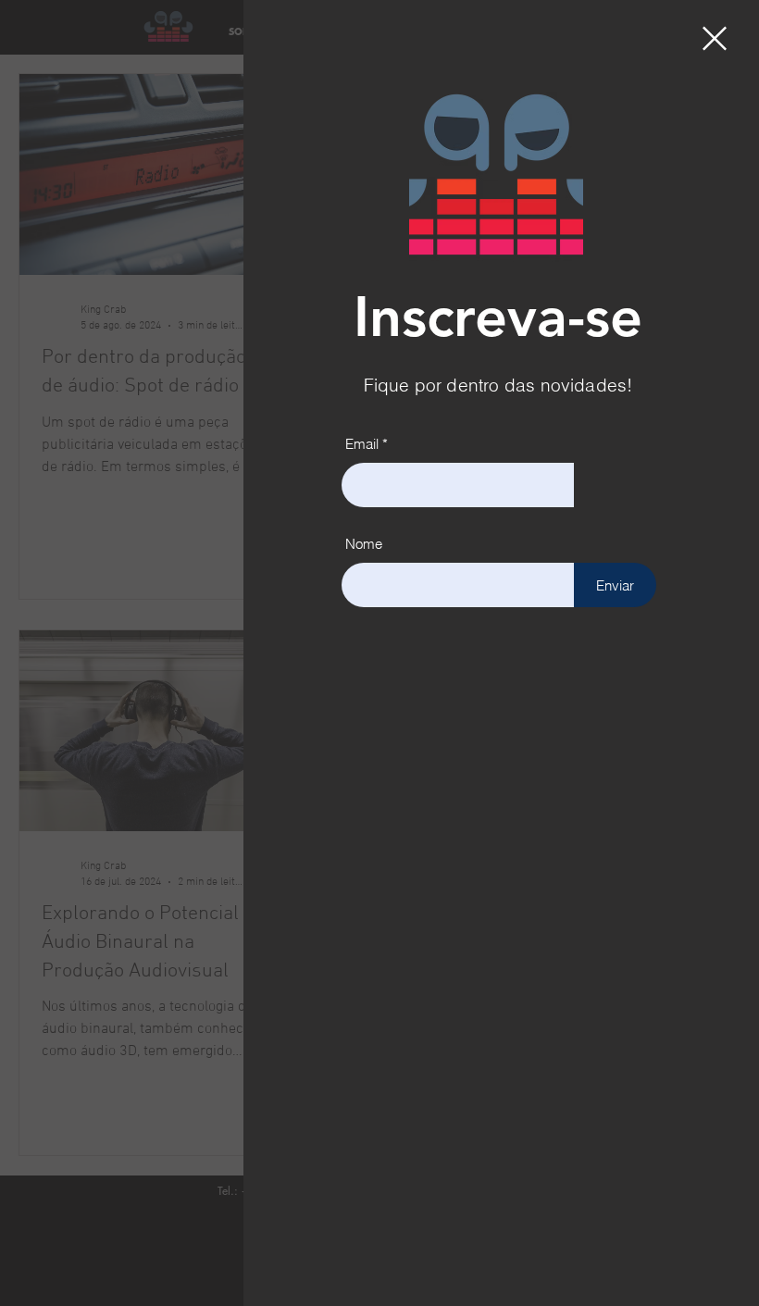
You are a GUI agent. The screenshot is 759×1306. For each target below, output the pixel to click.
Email (362, 444)
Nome (363, 544)
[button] (715, 38)
